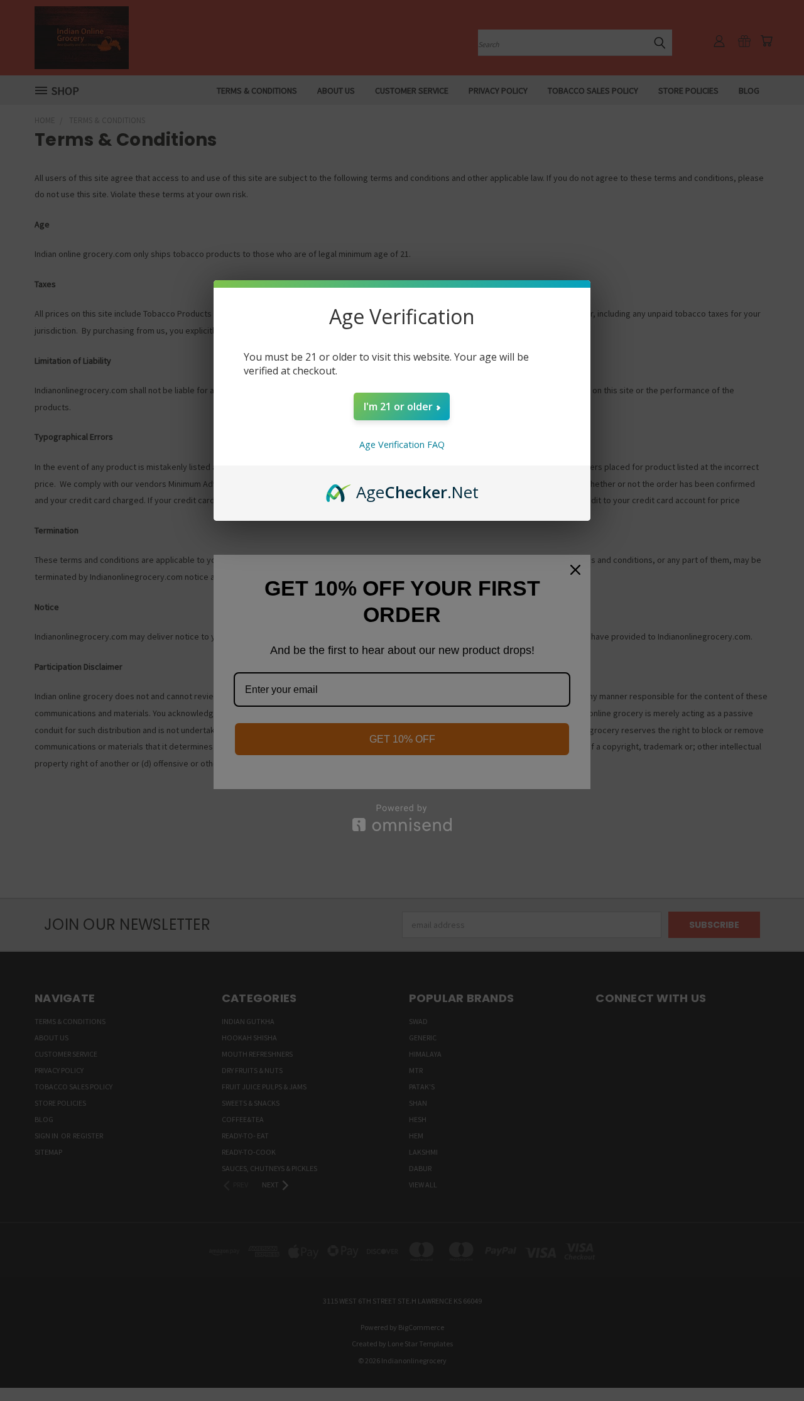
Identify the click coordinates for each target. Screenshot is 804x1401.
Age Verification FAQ (402, 444)
